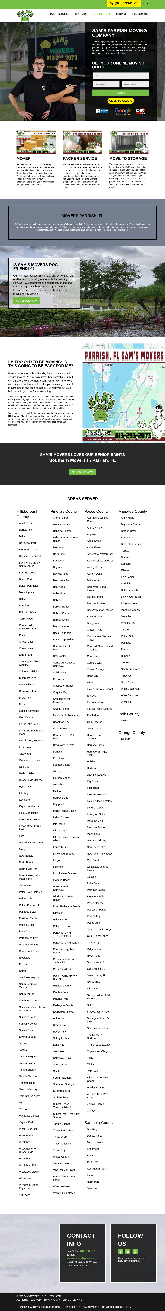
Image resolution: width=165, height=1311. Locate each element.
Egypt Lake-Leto (28, 724)
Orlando (125, 739)
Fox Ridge (93, 715)
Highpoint (58, 804)
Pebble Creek (27, 924)
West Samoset (129, 695)
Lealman (58, 866)
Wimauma (25, 1178)
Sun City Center (28, 1023)
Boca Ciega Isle (62, 633)
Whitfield (126, 702)
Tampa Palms (27, 1063)
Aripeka (91, 534)
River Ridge (93, 955)
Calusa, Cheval (27, 612)
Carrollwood (26, 618)
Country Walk (94, 662)
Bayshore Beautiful (30, 556)
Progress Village (28, 944)
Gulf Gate (92, 1162)
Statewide (81, 14)
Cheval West (26, 648)
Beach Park (25, 579)
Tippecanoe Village (97, 1051)
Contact (121, 14)
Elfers (90, 682)
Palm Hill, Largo (62, 926)
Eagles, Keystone (29, 710)
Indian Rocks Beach (64, 810)
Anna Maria (127, 517)
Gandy (57, 771)
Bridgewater (94, 623)
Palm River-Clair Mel (31, 892)
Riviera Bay (59, 1025)
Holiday (91, 761)
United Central (61, 1156)
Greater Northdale (29, 760)
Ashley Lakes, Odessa (100, 560)
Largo (56, 860)
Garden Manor (61, 777)
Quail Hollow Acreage (99, 929)
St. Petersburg (61, 1090)
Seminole (58, 1051)
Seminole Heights (29, 977)
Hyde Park (25, 786)
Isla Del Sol (59, 824)
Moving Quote (140, 14)
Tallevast (126, 675)
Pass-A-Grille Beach (64, 969)
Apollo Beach (26, 523)
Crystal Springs (95, 669)
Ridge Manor (94, 949)
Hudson (91, 768)
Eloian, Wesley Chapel (100, 689)
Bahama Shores (62, 530)
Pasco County (96, 511)
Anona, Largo (61, 517)
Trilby (90, 1057)
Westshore (25, 1158)
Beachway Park (62, 580)
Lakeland (126, 720)
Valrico (23, 1109)
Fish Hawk (25, 747)
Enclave (91, 695)
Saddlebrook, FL (96, 962)
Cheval (23, 635)
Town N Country (28, 1089)
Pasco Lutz (93, 922)
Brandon (24, 605)
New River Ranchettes (100, 853)
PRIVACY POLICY (51, 1300)
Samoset (126, 662)
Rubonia (125, 655)
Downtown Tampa (29, 691)
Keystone (24, 799)
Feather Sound (61, 764)
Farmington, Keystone (31, 740)
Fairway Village (95, 702)
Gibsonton (25, 753)
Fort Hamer (127, 577)
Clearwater (59, 679)
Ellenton (125, 570)
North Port (93, 1181)
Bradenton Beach (131, 544)
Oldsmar (58, 913)
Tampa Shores (27, 1069)
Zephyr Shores (95, 1104)
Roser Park (59, 1031)
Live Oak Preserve (29, 819)
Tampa (23, 1050)
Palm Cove (93, 883)
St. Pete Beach (61, 1097)
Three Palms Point (63, 1130)
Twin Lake (92, 1071)
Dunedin (58, 751)
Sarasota (92, 1188)
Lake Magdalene (28, 812)
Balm (22, 536)
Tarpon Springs (61, 1123)
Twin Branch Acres (29, 1096)
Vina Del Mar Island (64, 1169)
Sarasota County (98, 1122)
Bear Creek (59, 586)
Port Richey (93, 916)
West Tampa (26, 1135)
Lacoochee (93, 787)
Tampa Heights (27, 1056)
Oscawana (25, 885)
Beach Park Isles (28, 585)
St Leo (90, 1005)
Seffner (23, 970)
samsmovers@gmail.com (81, 1258)
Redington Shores (63, 1011)
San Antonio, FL (96, 968)
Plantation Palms (96, 909)
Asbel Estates (95, 547)
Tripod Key (59, 1150)
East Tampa (26, 717)
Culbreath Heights (29, 671)
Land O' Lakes (95, 807)
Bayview (58, 567)
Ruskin (23, 964)
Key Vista (92, 781)
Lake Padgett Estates (99, 801)
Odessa (91, 876)
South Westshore (29, 1000)
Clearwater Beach (63, 685)
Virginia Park (26, 1122)
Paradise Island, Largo (66, 942)
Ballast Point (26, 529)
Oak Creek (93, 860)
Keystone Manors (29, 806)
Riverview (24, 957)
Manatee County (132, 511)
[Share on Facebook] (120, 1253)
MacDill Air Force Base (32, 842)
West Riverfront (28, 1128)
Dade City (92, 675)
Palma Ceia (25, 898)
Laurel (90, 1175)
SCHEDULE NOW (26, 300)
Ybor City (24, 1194)
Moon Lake (93, 833)
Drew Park (25, 697)
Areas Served (101, 14)
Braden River (128, 530)
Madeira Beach (61, 880)
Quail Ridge (93, 942)
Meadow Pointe (96, 827)
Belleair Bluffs (61, 613)
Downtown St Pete (63, 745)
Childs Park (59, 672)
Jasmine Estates (96, 774)
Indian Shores (61, 817)
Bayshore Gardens (132, 524)
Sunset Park (26, 1030)
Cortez (125, 550)
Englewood (93, 1148)
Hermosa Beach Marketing (32, 1307)
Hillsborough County (30, 780)
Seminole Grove (62, 1058)
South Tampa (26, 994)
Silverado (92, 988)
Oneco (125, 629)
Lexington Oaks (96, 814)
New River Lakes (96, 847)
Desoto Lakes (95, 1142)
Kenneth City (60, 847)
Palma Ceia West (29, 905)
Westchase (25, 1142)
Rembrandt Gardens (31, 951)
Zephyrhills (93, 1110)
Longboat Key (129, 603)
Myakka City (128, 623)
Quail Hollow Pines (97, 935)
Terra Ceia (127, 682)
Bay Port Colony (28, 549)
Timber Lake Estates (99, 1044)
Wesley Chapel (95, 1087)
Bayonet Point (95, 596)
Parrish (125, 649)
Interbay (23, 793)
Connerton (93, 656)
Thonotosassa (27, 1082)
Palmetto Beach (28, 911)
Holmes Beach (129, 590)
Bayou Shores (61, 626)
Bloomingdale (26, 592)
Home (52, 14)
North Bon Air (26, 862)
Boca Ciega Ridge (63, 639)
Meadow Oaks (95, 820)
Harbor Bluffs (60, 797)
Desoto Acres (94, 1135)
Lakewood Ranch (131, 596)
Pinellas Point (60, 998)
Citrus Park (25, 654)
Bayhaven (58, 560)
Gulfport (57, 791)
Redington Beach (63, 1005)
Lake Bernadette (96, 794)
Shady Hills (93, 982)
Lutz (21, 836)
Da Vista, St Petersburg (66, 715)
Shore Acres (60, 1064)
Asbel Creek (94, 540)
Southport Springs (63, 1084)
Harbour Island (27, 773)
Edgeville (126, 563)
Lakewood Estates (63, 853)
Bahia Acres (94, 580)
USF (21, 1102)
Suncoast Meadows (98, 1028)
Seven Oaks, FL (96, 975)
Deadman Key (61, 722)
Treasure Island (62, 1143)
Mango (23, 849)
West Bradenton (130, 688)
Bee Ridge (93, 1129)
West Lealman (61, 1186)
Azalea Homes (61, 524)
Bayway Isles (60, 573)
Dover (22, 704)
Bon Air (23, 598)
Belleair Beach (61, 606)
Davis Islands (26, 684)
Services (63, 14)
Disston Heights (62, 728)
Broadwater (59, 656)
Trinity (90, 1064)
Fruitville (91, 1155)
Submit (121, 92)
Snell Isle (58, 1071)
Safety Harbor (61, 1038)
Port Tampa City (28, 938)
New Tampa (26, 855)
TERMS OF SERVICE (72, 1300)
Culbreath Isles (27, 678)
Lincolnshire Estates (64, 873)
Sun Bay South (27, 1017)
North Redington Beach (66, 906)
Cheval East (26, 641)
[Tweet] (127, 1253)
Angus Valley (94, 527)
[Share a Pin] (135, 1253)
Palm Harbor (60, 919)
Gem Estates (94, 722)
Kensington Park (96, 1168)
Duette (125, 557)
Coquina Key (60, 692)
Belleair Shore (61, 619)
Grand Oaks (94, 728)
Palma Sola (127, 636)
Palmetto (126, 642)
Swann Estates (27, 1036)
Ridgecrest (59, 1018)
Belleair (57, 600)
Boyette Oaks (95, 616)
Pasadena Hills (95, 896)
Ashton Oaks (94, 573)
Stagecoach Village (98, 1011)
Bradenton (127, 537)
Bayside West (27, 572)
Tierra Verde (60, 1137)
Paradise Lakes (96, 889)
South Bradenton (130, 669)
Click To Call (119, 100)
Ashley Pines (94, 567)
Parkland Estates (29, 918)
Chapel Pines (94, 629)
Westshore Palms (29, 1165)
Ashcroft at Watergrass (100, 554)
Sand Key (58, 1044)
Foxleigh (126, 583)
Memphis (126, 616)
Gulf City (24, 766)
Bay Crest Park (27, 542)
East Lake (59, 758)
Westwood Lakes (29, 1171)
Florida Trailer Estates (99, 708)
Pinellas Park (60, 992)
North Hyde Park (28, 868)
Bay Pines (59, 554)
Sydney (23, 1043)
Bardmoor (58, 547)
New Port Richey (96, 840)
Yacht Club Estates (64, 1193)
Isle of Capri (60, 830)
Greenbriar (59, 784)
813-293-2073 (88, 1251)
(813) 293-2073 (126, 3)
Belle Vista (59, 593)
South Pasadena (62, 1077)
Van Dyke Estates (29, 1115)
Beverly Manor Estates (100, 610)
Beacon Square (96, 603)
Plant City (24, 931)
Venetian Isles (61, 1163)
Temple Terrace (28, 1076)
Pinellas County (64, 511)
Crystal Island (61, 708)
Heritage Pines (95, 745)
